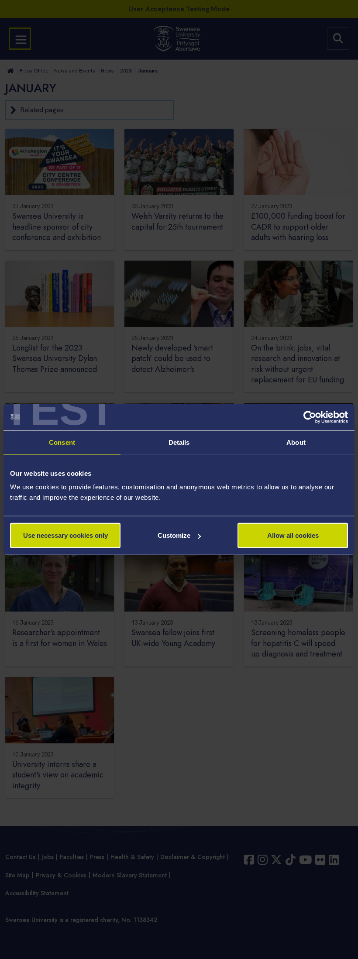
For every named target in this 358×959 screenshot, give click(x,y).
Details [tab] (179, 442)
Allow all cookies (293, 535)
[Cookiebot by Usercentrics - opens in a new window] (310, 416)
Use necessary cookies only (65, 535)
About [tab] (296, 442)
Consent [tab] (62, 442)
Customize (174, 535)
